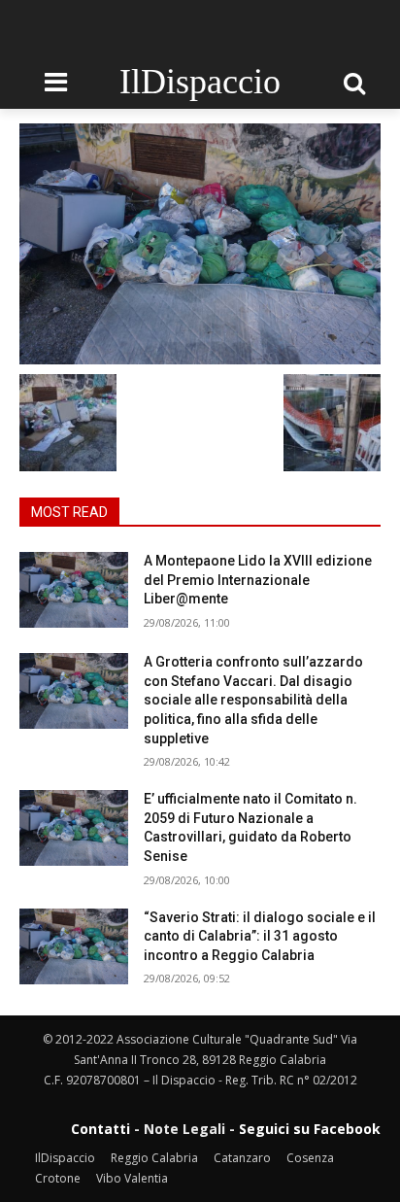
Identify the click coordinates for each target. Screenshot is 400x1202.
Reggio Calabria (154, 1158)
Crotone (58, 1178)
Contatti (100, 1128)
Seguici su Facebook (310, 1128)
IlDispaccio (65, 1158)
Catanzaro (242, 1158)
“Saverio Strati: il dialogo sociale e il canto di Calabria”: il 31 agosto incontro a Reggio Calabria (260, 936)
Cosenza (310, 1158)
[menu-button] (55, 82)
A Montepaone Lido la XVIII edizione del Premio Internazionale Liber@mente (258, 579)
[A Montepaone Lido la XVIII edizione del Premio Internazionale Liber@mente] (73, 590)
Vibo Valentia (132, 1178)
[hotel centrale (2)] (200, 243)
